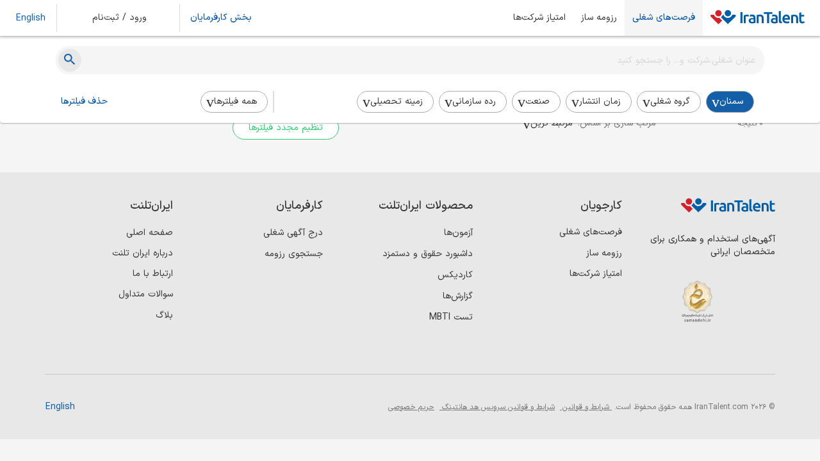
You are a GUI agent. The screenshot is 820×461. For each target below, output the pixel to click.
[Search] (69, 60)
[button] (128, 18)
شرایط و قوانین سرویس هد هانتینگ (497, 407)
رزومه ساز (599, 18)
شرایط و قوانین (586, 407)
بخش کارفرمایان (221, 18)
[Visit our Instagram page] (736, 352)
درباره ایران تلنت (142, 253)
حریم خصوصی (411, 407)
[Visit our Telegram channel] (683, 352)
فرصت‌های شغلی (663, 18)
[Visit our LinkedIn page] (762, 352)
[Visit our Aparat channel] (657, 352)
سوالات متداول (146, 294)
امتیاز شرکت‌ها (539, 18)
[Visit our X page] (709, 352)
